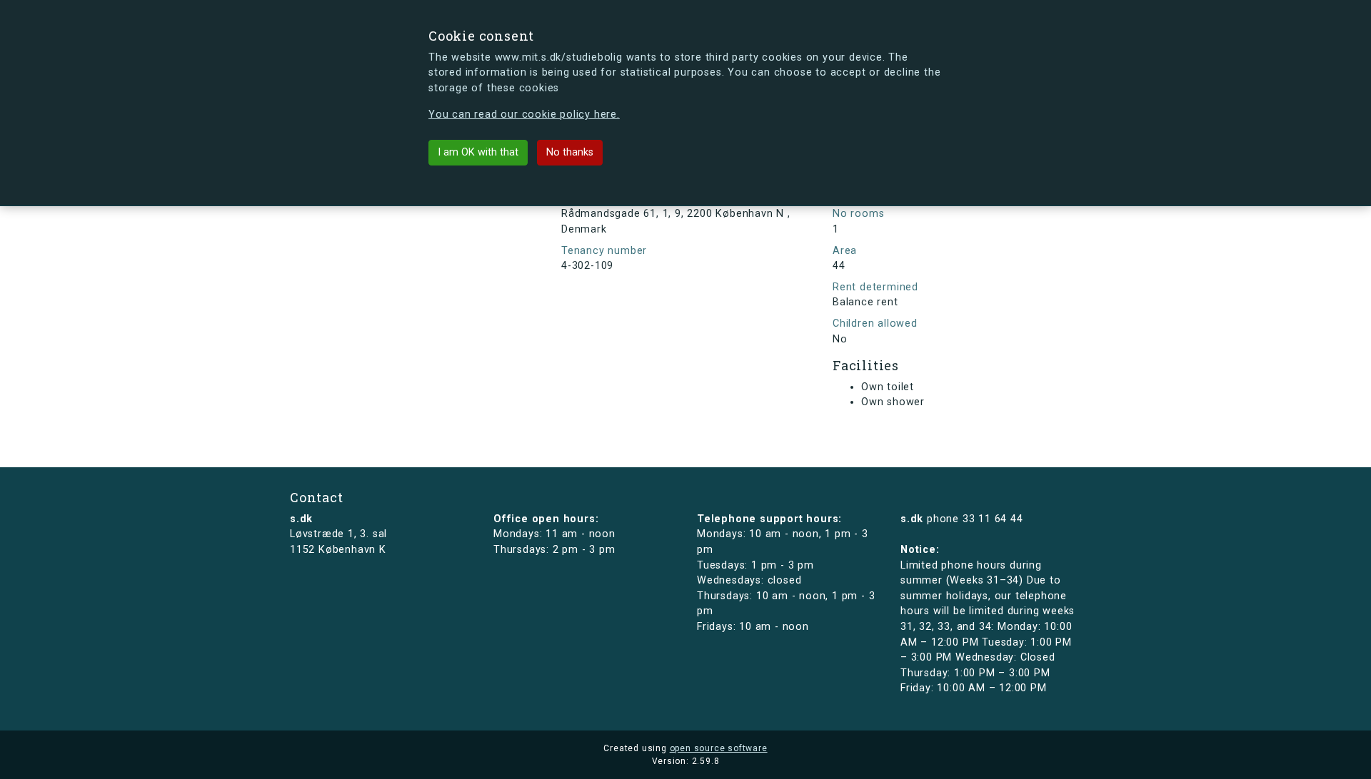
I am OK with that (478, 152)
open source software (719, 748)
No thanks (569, 152)
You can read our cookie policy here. (524, 114)
